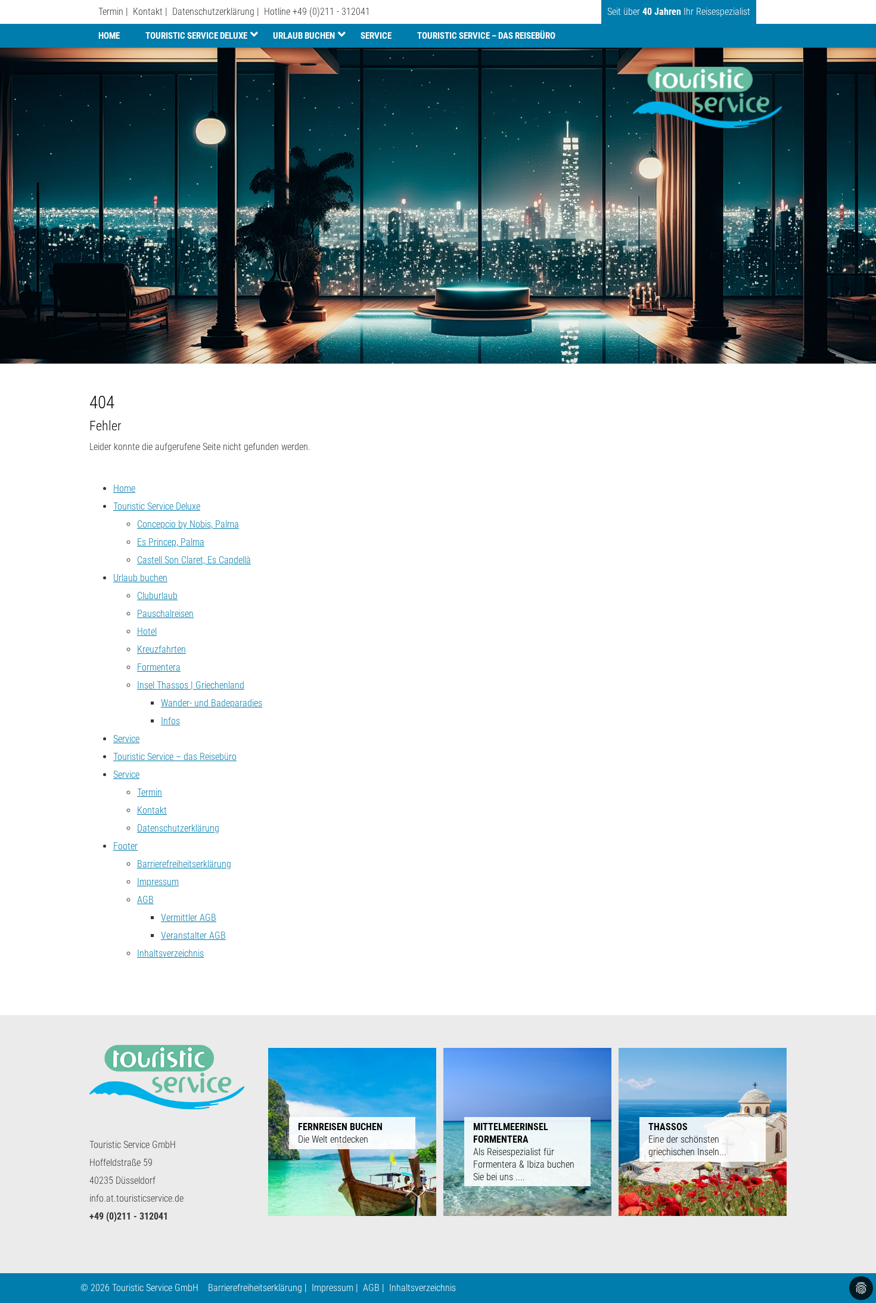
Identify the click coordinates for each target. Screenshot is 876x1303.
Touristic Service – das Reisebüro (486, 35)
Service (376, 35)
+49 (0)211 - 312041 (331, 11)
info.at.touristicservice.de (136, 1198)
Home (109, 35)
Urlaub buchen (304, 35)
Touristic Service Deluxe (196, 35)
